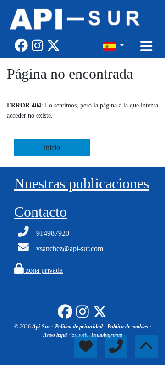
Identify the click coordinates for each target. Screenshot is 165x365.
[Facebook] (21, 45)
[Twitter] (53, 45)
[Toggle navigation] (146, 46)
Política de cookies (128, 326)
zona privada (43, 270)
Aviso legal (55, 335)
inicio (52, 147)
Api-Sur (42, 326)
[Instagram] (37, 45)
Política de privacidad (79, 326)
